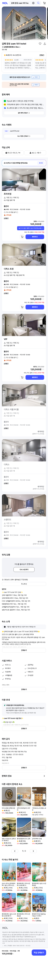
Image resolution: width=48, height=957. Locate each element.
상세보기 (6, 218)
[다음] (33, 851)
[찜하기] (40, 43)
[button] (25, 3)
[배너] (24, 77)
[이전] (14, 851)
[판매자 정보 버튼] (44, 776)
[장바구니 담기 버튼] (22, 236)
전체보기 (41, 55)
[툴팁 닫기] (42, 228)
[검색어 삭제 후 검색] (33, 3)
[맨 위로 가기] (43, 944)
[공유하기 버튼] (44, 43)
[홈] (5, 3)
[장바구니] (44, 3)
